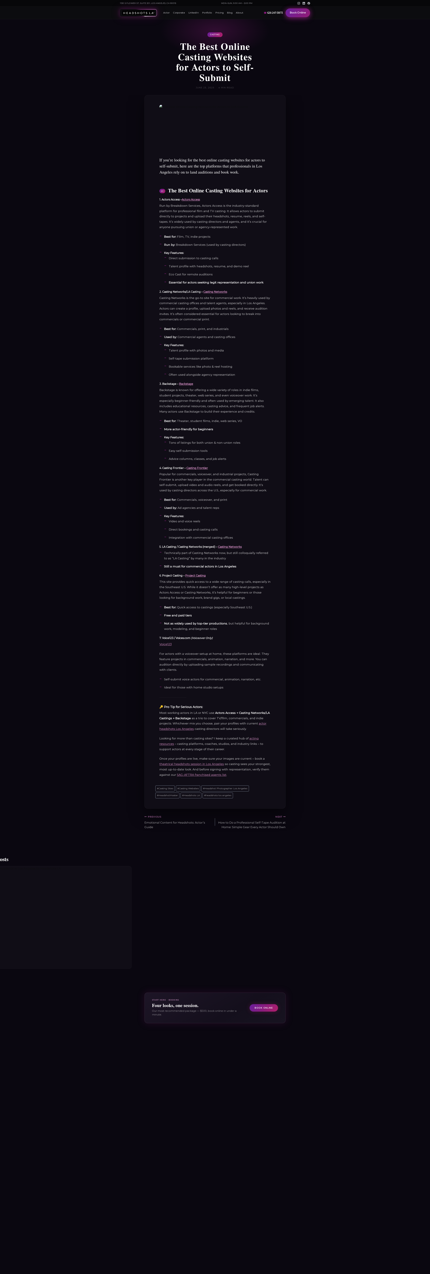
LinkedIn (193, 12)
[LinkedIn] (304, 3)
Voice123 (165, 644)
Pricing (219, 12)
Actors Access (191, 199)
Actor (166, 12)
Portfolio (207, 12)
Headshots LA (191, 795)
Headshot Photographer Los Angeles (225, 788)
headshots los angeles (217, 795)
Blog (229, 12)
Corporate (179, 12)
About (239, 12)
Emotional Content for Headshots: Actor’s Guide (174, 822)
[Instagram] (299, 3)
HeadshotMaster (167, 795)
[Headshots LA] (138, 12)
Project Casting (195, 575)
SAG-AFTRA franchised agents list (201, 774)
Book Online (298, 12)
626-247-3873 (273, 12)
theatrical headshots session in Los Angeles (191, 764)
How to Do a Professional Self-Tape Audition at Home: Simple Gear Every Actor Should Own (252, 822)
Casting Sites (165, 788)
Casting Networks (215, 291)
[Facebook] (309, 3)
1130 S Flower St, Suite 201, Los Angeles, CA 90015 (148, 3)
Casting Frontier (197, 468)
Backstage (186, 383)
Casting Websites (188, 788)
